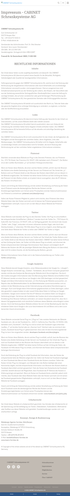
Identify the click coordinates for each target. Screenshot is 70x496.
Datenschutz (47, 487)
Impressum (55, 487)
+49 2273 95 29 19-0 (15, 435)
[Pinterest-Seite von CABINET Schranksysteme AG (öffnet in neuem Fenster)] (18, 466)
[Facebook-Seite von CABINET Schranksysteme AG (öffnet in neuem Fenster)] (8, 466)
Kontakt (35, 494)
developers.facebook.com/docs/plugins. (44, 332)
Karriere (20, 487)
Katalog (58, 494)
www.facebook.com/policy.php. (55, 394)
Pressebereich (38, 487)
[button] (58, 3)
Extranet (14, 487)
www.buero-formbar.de (10, 440)
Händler (11, 494)
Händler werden (28, 487)
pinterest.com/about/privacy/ (33, 193)
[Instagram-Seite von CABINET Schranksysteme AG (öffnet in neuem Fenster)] (13, 466)
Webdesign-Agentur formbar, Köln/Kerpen (16, 422)
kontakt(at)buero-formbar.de (17, 437)
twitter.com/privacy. (8, 258)
